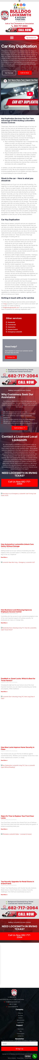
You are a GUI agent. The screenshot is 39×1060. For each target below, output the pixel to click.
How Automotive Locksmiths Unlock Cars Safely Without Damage (17, 545)
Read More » (4, 557)
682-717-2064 (23, 375)
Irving (4, 303)
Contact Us (11, 357)
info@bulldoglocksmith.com (11, 307)
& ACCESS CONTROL (20, 18)
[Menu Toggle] (19, 1)
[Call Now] (34, 1056)
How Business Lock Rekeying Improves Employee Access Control (16, 611)
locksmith (20, 15)
